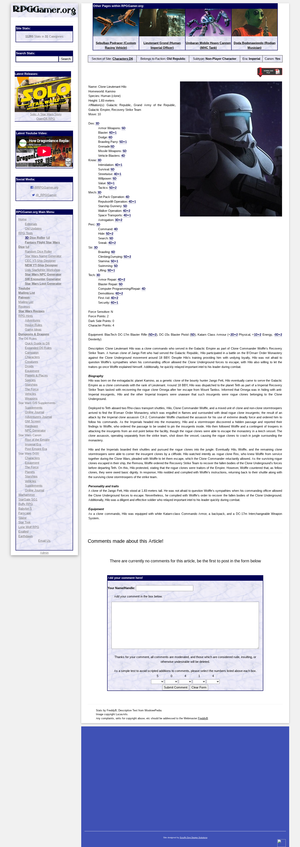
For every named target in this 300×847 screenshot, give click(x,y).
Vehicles (30, 394)
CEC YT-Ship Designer (40, 261)
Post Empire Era (36, 449)
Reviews (24, 307)
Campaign (32, 352)
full (48, 238)
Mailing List (25, 302)
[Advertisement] (185, 776)
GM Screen (32, 421)
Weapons (31, 398)
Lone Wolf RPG (28, 527)
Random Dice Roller (38, 251)
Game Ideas (33, 329)
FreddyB (203, 718)
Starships (31, 384)
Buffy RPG (25, 504)
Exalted (23, 531)
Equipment (32, 371)
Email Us (44, 541)
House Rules (33, 325)
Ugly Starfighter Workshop (42, 270)
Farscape (24, 513)
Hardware (31, 426)
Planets (30, 472)
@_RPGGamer (46, 195)
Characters (32, 357)
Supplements (33, 408)
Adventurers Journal (38, 417)
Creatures (31, 362)
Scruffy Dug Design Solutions (193, 837)
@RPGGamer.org (46, 187)
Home (22, 219)
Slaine (22, 518)
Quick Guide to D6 (37, 343)
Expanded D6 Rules (38, 348)
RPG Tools (25, 233)
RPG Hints (25, 316)
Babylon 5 (25, 509)
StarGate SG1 (27, 499)
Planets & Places (36, 375)
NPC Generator (35, 430)
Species (30, 380)
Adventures (32, 320)
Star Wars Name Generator (43, 256)
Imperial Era (33, 444)
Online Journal (34, 412)
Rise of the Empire (37, 440)
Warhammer (26, 495)
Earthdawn (25, 536)
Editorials (31, 224)
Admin (44, 553)
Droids (29, 366)
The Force (32, 389)
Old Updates (33, 228)
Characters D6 (122, 59)
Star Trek (24, 522)
